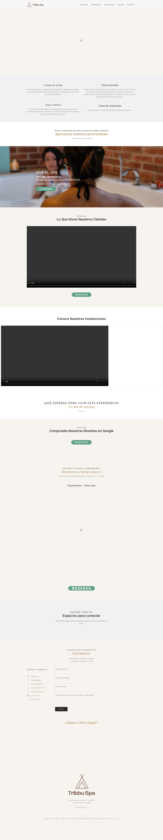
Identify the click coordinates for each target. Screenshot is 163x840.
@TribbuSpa (35, 695)
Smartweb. (114, 819)
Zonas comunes (53, 104)
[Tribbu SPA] (81, 785)
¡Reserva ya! (81, 411)
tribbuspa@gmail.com (38, 688)
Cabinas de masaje (53, 85)
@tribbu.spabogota (37, 692)
